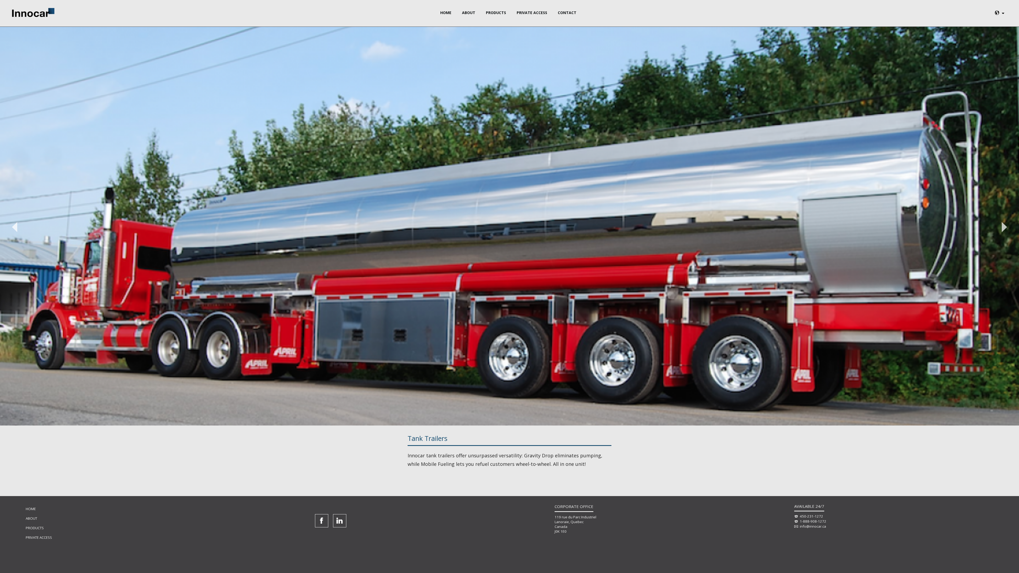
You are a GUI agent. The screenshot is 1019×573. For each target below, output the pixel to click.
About (468, 12)
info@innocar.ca (813, 526)
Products (496, 12)
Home (445, 12)
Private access (532, 12)
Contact (567, 12)
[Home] (33, 12)
